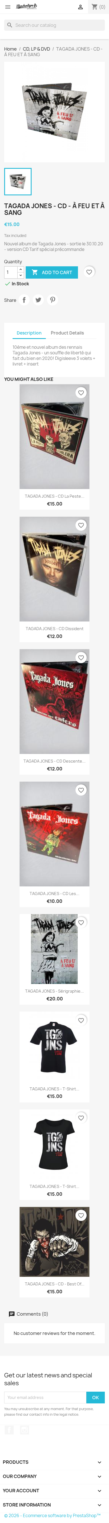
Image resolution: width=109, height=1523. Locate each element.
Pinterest (52, 299)
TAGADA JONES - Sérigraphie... (54, 991)
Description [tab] (29, 333)
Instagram (24, 1429)
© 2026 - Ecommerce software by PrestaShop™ (52, 1516)
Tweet (38, 299)
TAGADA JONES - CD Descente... (54, 761)
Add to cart (52, 272)
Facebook (9, 1429)
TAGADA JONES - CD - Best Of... (54, 1284)
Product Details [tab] (67, 333)
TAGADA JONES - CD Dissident (55, 628)
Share (24, 299)
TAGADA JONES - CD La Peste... (54, 496)
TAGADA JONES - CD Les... (54, 893)
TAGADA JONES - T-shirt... (54, 1089)
